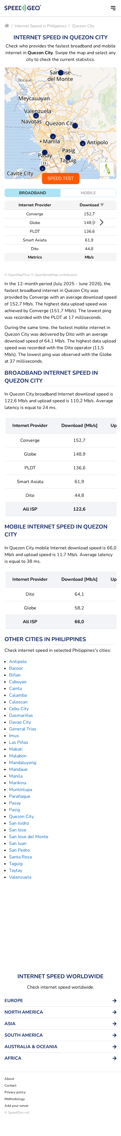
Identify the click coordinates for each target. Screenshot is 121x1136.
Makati (16, 749)
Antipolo (18, 662)
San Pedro (19, 850)
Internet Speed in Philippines (40, 26)
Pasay (15, 803)
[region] (60, 123)
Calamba (18, 695)
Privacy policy (15, 1092)
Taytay (15, 870)
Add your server (16, 1105)
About (9, 1078)
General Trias (22, 729)
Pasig (14, 810)
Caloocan (18, 702)
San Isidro (19, 823)
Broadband (32, 193)
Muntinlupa (20, 790)
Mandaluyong (22, 763)
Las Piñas (18, 742)
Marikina (17, 783)
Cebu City (19, 709)
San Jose (17, 830)
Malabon (17, 756)
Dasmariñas (21, 715)
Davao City (20, 722)
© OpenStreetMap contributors (54, 275)
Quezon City (83, 26)
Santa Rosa (20, 857)
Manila (16, 776)
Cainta (15, 688)
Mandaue (18, 769)
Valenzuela (20, 877)
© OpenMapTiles (17, 275)
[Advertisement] (60, 926)
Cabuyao (17, 682)
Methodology (15, 1099)
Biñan (15, 675)
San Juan (17, 843)
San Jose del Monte (28, 837)
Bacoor (16, 668)
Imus (14, 736)
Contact (10, 1085)
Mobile (88, 193)
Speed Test (61, 178)
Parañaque (19, 796)
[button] (113, 8)
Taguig (16, 864)
